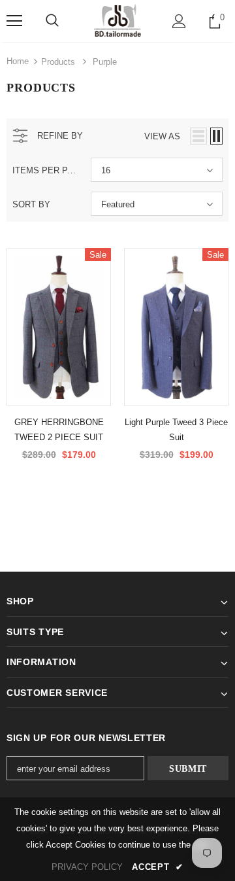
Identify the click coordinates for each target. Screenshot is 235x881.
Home (18, 61)
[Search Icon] (52, 20)
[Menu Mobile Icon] (14, 21)
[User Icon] (179, 21)
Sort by (31, 204)
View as (162, 136)
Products (58, 62)
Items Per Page (46, 170)
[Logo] (117, 20)
